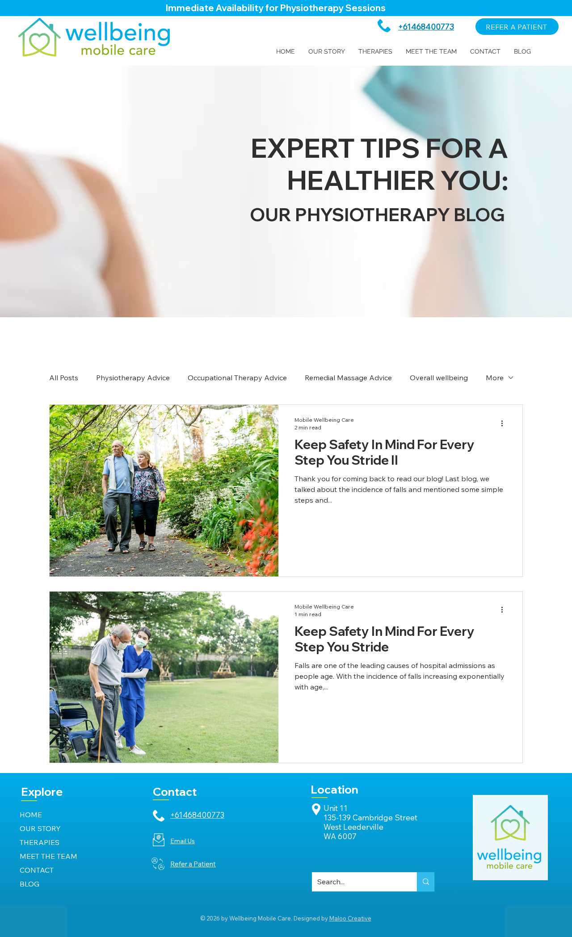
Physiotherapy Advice (133, 377)
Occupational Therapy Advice (237, 377)
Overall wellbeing (439, 377)
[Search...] (425, 881)
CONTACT (37, 870)
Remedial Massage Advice (348, 377)
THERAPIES (39, 842)
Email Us (182, 841)
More (495, 377)
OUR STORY (40, 828)
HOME (31, 814)
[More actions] (505, 423)
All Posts (63, 377)
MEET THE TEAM (48, 856)
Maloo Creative (350, 918)
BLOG (29, 883)
